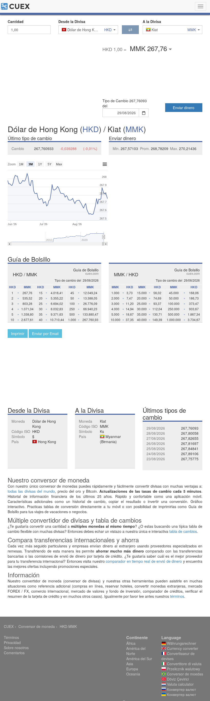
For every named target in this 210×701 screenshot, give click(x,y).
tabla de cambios (183, 531)
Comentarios (14, 652)
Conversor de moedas (184, 673)
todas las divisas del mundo (31, 491)
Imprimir (17, 333)
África (130, 643)
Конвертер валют (181, 689)
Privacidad (12, 642)
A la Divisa (152, 21)
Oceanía (133, 673)
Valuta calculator (180, 684)
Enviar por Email (45, 333)
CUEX (9, 626)
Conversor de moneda (36, 626)
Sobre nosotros (16, 647)
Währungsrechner (181, 643)
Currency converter (182, 648)
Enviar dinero (183, 107)
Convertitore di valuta (184, 663)
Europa (132, 668)
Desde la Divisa (71, 21)
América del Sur (139, 658)
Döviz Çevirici (177, 679)
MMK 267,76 (149, 48)
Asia (129, 663)
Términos (11, 637)
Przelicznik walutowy (183, 668)
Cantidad (16, 21)
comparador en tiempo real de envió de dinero (144, 561)
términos (177, 596)
